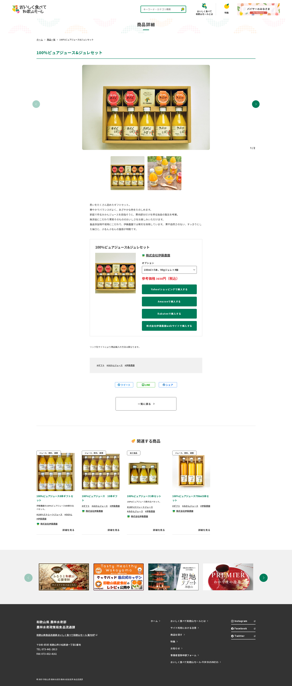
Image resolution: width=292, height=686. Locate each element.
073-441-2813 (49, 649)
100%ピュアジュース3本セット (144, 496)
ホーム (39, 39)
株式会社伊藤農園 (158, 255)
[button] (256, 104)
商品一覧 (51, 39)
